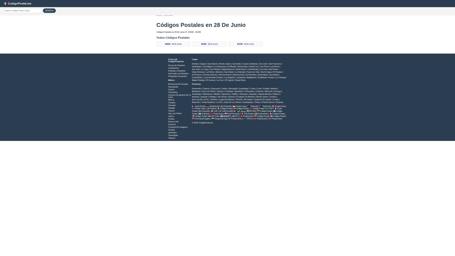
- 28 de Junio (173, 44)
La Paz (220, 102)
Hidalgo (171, 108)
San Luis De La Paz (200, 99)
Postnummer (236, 119)
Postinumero (262, 114)
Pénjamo (279, 102)
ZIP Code (215, 116)
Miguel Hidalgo (198, 80)
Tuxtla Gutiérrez (208, 102)
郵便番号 (227, 116)
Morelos (219, 72)
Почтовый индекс (202, 119)
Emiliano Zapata (199, 64)
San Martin (274, 75)
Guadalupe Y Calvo (247, 89)
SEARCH (49, 11)
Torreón (239, 99)
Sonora (171, 90)
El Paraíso (277, 72)
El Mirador (232, 67)
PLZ (237, 116)
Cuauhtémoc (197, 77)
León (259, 89)
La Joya (205, 69)
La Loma (263, 69)
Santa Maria (263, 75)
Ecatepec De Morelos (246, 97)
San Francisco (275, 64)
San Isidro (237, 64)
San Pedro (273, 69)
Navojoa (195, 97)
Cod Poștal (248, 114)
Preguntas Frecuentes (177, 76)
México (171, 100)
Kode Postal (200, 106)
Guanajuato (173, 87)
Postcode (227, 106)
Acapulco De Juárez (262, 99)
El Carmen (210, 80)
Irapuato (204, 97)
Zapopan (253, 94)
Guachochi (215, 89)
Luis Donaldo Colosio (213, 77)
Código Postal (226, 108)
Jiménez (214, 99)
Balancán (196, 102)
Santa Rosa (241, 69)
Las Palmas (215, 69)
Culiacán (259, 91)
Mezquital (233, 89)
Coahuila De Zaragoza (177, 127)
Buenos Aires (239, 75)
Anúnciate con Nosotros (178, 74)
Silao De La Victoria (232, 102)
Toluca (257, 102)
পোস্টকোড (249, 119)
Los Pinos (264, 67)
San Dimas (222, 97)
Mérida (217, 94)
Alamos (232, 97)
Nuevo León (173, 122)
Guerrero (172, 124)
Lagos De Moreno (226, 99)
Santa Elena (240, 80)
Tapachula (225, 94)
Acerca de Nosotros (176, 65)
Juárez (225, 89)
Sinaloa (171, 130)
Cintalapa (229, 91)
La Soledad (240, 72)
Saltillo (235, 94)
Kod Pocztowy (234, 114)
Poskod (212, 108)
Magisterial (251, 77)
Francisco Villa (253, 72)
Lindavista (241, 77)
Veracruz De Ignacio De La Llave (179, 96)
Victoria (273, 97)
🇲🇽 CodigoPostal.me (17, 3)
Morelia (274, 89)
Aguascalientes (264, 94)
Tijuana (220, 91)
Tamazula (243, 94)
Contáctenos (173, 68)
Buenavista (242, 67)
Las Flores (274, 67)
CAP (216, 111)
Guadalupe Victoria (266, 77)
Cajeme (206, 89)
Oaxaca (171, 111)
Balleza (276, 94)
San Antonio (212, 64)
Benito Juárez (225, 64)
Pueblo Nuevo (268, 102)
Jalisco (171, 116)
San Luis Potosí (175, 113)
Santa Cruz (254, 67)
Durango (172, 105)
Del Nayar (248, 99)
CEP (271, 108)
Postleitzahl (214, 106)
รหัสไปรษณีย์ (227, 111)
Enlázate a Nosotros (176, 71)
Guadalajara (248, 102)
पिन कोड (253, 111)
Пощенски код (220, 119)
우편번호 (205, 114)
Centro (276, 99)
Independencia (228, 69)
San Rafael (229, 72)
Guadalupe (196, 67)
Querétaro (172, 133)
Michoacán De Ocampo (178, 84)
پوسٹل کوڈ (241, 111)
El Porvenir (196, 75)
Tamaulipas (173, 135)
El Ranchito (251, 75)
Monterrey (196, 91)
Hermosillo (196, 89)
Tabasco (171, 138)
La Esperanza (220, 67)
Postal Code (241, 106)
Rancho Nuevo (225, 75)
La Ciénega (280, 77)
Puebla (171, 119)
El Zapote (229, 80)
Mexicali (268, 91)
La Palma (210, 72)
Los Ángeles (229, 77)
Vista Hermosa (198, 72)
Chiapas (171, 103)
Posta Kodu (218, 114)
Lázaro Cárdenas (250, 64)
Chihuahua (173, 92)
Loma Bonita (252, 69)
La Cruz (220, 80)
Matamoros (207, 94)
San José (263, 64)
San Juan (196, 69)
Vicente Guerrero (210, 75)
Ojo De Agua (266, 72)
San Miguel (208, 67)
